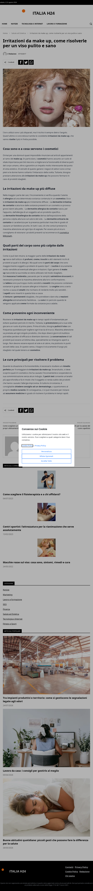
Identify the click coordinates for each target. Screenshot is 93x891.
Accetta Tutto (46, 461)
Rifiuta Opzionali (46, 456)
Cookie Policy (27, 445)
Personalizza (46, 451)
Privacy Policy (40, 445)
